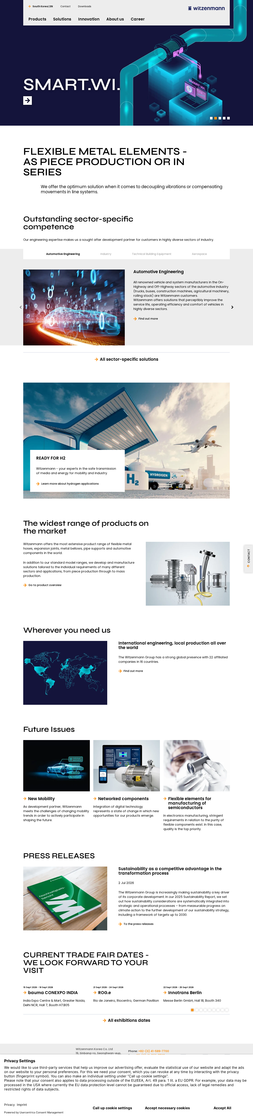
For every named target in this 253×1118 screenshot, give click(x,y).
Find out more (148, 319)
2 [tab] (216, 118)
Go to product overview (44, 585)
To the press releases (139, 924)
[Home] (206, 8)
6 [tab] (214, 1010)
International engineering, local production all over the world (172, 645)
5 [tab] (229, 118)
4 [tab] (224, 118)
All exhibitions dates (129, 1020)
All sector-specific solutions (129, 359)
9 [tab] (227, 1010)
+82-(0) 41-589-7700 (153, 1051)
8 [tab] (222, 1010)
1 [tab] (211, 118)
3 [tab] (220, 118)
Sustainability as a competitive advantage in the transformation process (170, 871)
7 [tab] (218, 1010)
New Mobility (83, 85)
